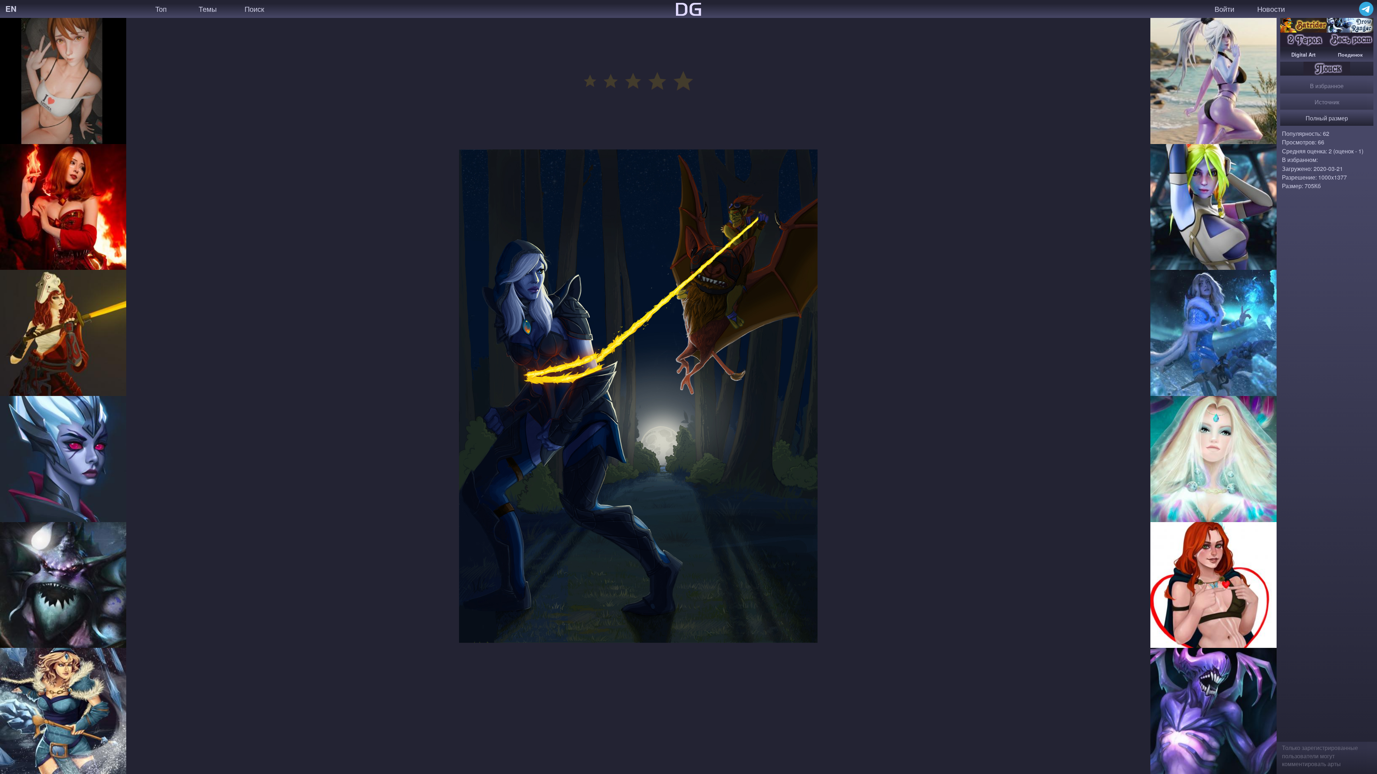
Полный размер (1327, 118)
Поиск (254, 9)
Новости (1271, 9)
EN (10, 8)
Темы (208, 9)
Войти (1224, 9)
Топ (161, 9)
